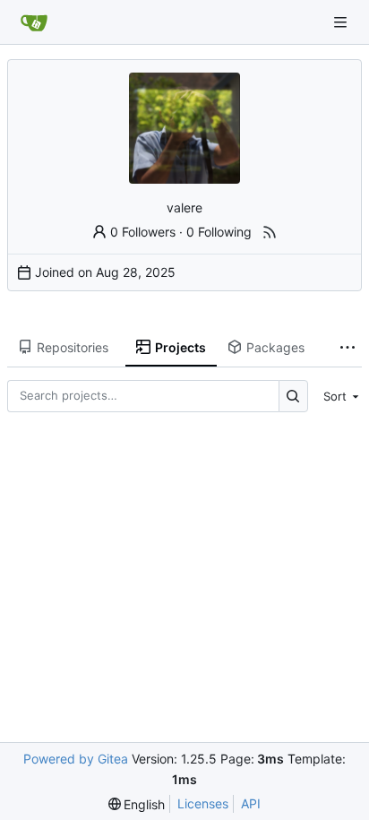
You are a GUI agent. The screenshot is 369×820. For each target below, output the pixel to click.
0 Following (219, 231)
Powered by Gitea (75, 758)
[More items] (347, 348)
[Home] (34, 22)
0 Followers (143, 231)
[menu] (338, 396)
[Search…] (293, 395)
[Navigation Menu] (342, 22)
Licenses (202, 803)
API (251, 803)
